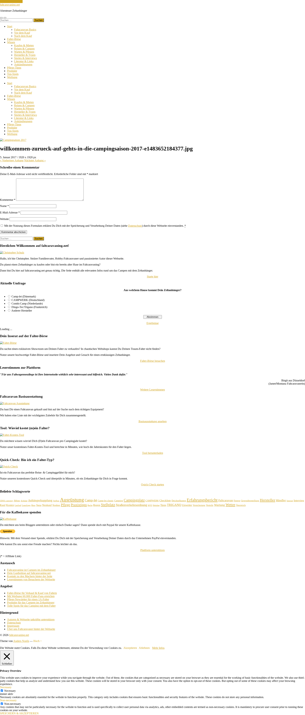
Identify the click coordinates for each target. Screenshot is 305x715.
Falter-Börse (14, 39)
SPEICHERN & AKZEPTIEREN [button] (19, 713)
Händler (281, 500)
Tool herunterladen (152, 452)
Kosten (10, 505)
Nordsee (56, 505)
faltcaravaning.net (10, 4)
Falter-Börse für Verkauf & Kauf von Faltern (32, 593)
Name (4, 205)
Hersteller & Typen (24, 54)
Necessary (10, 690)
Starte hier (152, 276)
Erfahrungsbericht (202, 499)
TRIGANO (174, 505)
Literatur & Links (24, 61)
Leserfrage (26, 505)
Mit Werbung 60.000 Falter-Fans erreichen (31, 596)
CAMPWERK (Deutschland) (27, 299)
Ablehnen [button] (144, 647)
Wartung (219, 505)
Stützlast (156, 505)
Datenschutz (135, 225)
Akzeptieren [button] (130, 647)
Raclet (90, 505)
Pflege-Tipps (14, 67)
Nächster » (35, 160)
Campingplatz (134, 500)
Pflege (65, 505)
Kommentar (7, 199)
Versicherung (199, 505)
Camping (118, 500)
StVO (150, 505)
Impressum (13, 625)
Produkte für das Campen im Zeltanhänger (30, 602)
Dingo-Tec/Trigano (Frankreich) (29, 307)
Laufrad (18, 505)
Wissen (11, 42)
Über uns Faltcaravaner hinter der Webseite (31, 628)
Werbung (12, 77)
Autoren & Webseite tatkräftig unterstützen (31, 619)
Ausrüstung (72, 499)
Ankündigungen (23, 64)
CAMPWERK (152, 500)
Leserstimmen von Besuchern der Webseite (31, 579)
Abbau (17, 500)
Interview (299, 500)
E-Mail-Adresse (10, 212)
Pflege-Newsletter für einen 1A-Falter (28, 599)
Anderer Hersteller (21, 310)
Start (9, 26)
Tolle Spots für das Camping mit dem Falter (31, 605)
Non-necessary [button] (8, 700)
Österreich (241, 505)
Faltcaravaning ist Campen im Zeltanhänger (31, 569)
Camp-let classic (105, 500)
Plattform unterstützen (152, 550)
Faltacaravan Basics (25, 29)
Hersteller (267, 500)
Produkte (12, 70)
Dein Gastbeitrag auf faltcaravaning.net (29, 573)
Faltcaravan (225, 500)
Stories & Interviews (25, 58)
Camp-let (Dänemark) (23, 296)
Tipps (163, 505)
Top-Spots (13, 74)
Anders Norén (21, 640)
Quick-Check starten (152, 484)
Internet (290, 501)
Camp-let (91, 500)
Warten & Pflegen (24, 51)
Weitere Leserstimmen (152, 389)
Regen (96, 505)
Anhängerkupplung (40, 500)
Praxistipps (79, 505)
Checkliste (165, 500)
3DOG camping (6, 501)
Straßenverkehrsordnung (131, 505)
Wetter (230, 505)
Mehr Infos (158, 647)
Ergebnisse (152, 323)
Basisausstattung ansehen (153, 421)
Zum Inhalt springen (11, 1)
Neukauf (47, 505)
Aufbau (56, 501)
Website (4, 219)
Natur (38, 505)
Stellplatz (108, 505)
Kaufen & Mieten (24, 45)
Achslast (24, 501)
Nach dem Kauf (23, 35)
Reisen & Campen (24, 48)
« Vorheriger (11, 160)
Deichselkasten (179, 500)
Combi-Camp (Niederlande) (27, 303)
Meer (33, 505)
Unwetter (187, 505)
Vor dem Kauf (22, 32)
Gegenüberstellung (250, 500)
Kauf (2, 505)
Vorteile (209, 505)
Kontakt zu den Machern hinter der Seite (29, 576)
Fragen (237, 500)
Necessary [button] (5, 687)
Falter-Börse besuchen (152, 360)
